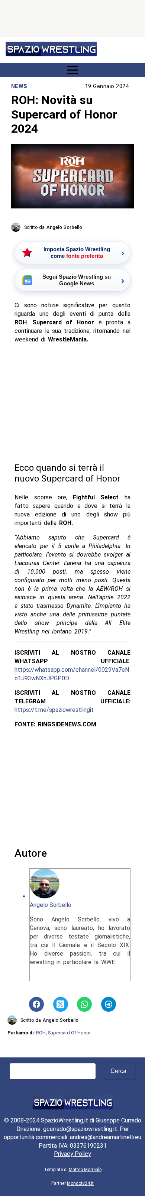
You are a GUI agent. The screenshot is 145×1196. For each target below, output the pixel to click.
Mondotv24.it (80, 1183)
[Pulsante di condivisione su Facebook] (36, 1004)
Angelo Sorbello (50, 904)
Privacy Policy (72, 1153)
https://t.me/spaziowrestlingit (54, 709)
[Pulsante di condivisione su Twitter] (60, 1004)
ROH (41, 1032)
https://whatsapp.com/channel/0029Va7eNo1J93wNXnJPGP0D (71, 674)
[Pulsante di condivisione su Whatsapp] (84, 1004)
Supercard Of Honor (69, 1032)
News (19, 86)
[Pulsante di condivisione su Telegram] (108, 1004)
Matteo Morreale (85, 1169)
